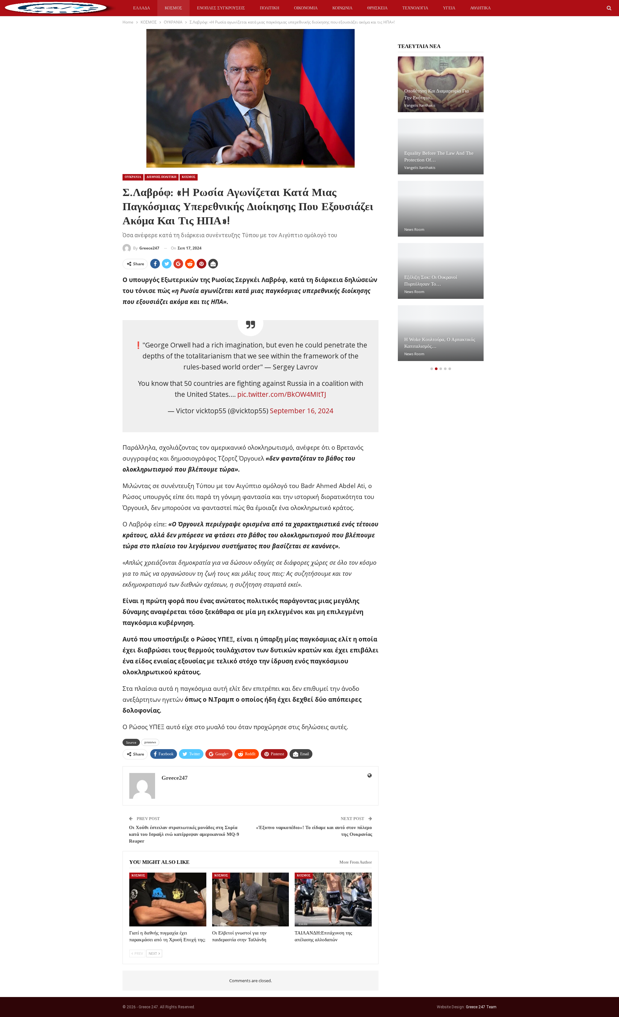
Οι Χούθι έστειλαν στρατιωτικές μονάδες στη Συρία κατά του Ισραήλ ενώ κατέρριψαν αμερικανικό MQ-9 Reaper (184, 834)
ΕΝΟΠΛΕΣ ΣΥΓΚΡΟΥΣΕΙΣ (221, 7)
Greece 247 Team (481, 1007)
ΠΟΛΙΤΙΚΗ (269, 7)
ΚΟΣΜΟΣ (173, 7)
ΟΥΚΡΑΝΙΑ (133, 177)
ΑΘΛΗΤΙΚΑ (480, 7)
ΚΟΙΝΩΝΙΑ (342, 7)
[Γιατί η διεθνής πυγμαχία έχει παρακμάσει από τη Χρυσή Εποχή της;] (167, 899)
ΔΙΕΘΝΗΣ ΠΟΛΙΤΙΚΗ (161, 177)
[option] (441, 211)
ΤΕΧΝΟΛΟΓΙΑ (415, 7)
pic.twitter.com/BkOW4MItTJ (281, 394)
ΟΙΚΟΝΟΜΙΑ (306, 7)
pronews (150, 742)
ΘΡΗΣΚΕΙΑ (377, 7)
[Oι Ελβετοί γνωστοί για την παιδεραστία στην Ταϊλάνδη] (250, 899)
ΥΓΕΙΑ (449, 7)
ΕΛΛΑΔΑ (141, 7)
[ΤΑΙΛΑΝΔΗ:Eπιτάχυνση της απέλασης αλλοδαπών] (333, 899)
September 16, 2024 (301, 410)
